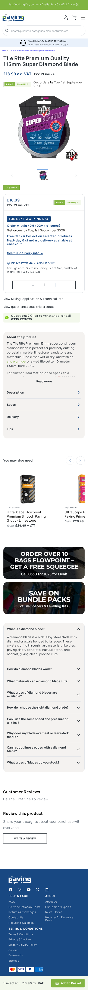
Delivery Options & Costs (24, 907)
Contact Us (16, 917)
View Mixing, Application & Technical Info (33, 299)
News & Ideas (53, 912)
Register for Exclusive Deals (59, 919)
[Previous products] (70, 460)
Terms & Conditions (21, 934)
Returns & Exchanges (22, 912)
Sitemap (14, 960)
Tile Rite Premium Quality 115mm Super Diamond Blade (32, 50)
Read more (44, 381)
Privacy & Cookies (20, 939)
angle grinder (16, 361)
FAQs (12, 901)
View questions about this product (28, 307)
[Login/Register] (65, 17)
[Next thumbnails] (76, 175)
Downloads (16, 955)
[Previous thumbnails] (12, 175)
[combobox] (47, 31)
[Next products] (80, 460)
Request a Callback (21, 923)
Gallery (13, 950)
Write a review (25, 838)
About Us (51, 901)
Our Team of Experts (58, 907)
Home (4, 50)
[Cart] (74, 17)
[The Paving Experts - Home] (33, 17)
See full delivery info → (25, 253)
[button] (82, 17)
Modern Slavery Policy (23, 945)
